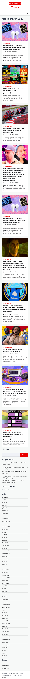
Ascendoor (12, 675)
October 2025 (5, 524)
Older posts (5, 449)
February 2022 (5, 570)
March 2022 (5, 567)
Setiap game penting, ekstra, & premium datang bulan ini (13, 350)
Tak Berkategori (7, 43)
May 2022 (4, 562)
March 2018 (5, 629)
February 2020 (5, 599)
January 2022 (5, 572)
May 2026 (4, 505)
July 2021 (4, 588)
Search (24, 455)
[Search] (27, 13)
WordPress (5, 677)
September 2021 (6, 583)
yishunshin (7, 51)
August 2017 (5, 648)
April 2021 (4, 591)
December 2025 (6, 518)
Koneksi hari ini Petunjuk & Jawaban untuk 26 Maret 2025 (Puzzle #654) (13, 435)
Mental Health (5, 665)
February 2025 (5, 545)
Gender (3, 663)
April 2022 (4, 564)
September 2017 (6, 645)
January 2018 (5, 634)
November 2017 (6, 639)
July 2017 (4, 650)
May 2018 (4, 626)
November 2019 (6, 605)
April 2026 (4, 508)
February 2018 (5, 631)
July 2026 (4, 500)
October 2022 (5, 559)
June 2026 (4, 502)
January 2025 (5, 548)
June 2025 (4, 535)
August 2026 (5, 497)
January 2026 (5, 516)
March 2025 (5, 543)
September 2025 (6, 527)
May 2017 (4, 656)
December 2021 (6, 575)
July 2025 (4, 532)
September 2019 (6, 607)
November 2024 (6, 553)
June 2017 (4, 653)
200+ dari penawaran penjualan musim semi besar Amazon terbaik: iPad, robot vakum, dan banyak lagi (14, 391)
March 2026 (5, 510)
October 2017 (5, 642)
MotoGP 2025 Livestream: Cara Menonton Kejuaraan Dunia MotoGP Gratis (13, 130)
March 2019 (5, 615)
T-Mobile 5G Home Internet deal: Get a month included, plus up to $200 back (13, 481)
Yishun (15, 7)
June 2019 (4, 610)
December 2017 (6, 637)
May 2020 (4, 596)
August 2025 (5, 529)
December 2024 (6, 551)
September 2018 (6, 623)
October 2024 (5, 556)
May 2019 (4, 613)
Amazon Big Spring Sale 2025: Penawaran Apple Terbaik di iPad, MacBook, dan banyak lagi (14, 47)
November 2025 (6, 521)
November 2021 (6, 578)
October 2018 (5, 621)
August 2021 (5, 586)
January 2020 (5, 602)
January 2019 (5, 618)
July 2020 (4, 594)
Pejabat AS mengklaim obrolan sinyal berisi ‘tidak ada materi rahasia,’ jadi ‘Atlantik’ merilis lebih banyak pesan (14, 309)
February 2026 (5, 513)
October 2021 (5, 580)
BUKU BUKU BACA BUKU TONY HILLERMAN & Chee (13, 89)
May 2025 (4, 537)
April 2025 (4, 540)
